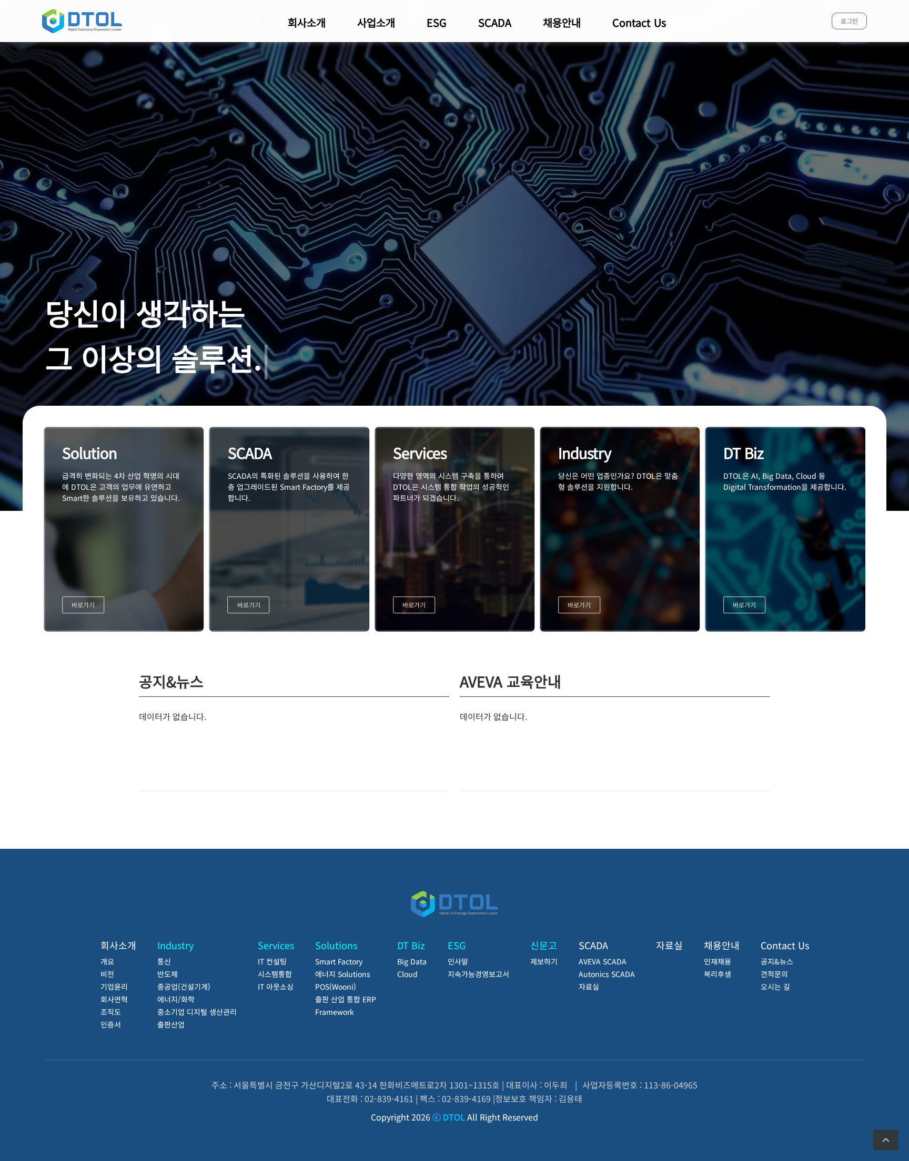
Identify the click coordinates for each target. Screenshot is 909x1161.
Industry (175, 945)
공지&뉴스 (777, 961)
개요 (107, 961)
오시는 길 (775, 986)
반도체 (167, 974)
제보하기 (544, 961)
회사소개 (307, 22)
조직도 (110, 1011)
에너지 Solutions (342, 974)
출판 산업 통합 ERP (345, 999)
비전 (107, 974)
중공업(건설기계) (183, 986)
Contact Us (639, 22)
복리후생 (717, 974)
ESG (437, 22)
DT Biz (411, 945)
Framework (334, 1011)
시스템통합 (275, 974)
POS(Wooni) (335, 986)
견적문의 (774, 974)
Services (276, 945)
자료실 (589, 986)
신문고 (543, 945)
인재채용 (717, 961)
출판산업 (171, 1024)
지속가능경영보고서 (478, 974)
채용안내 (562, 22)
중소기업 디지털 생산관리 (197, 1011)
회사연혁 (114, 999)
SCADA (494, 22)
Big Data (412, 961)
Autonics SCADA (607, 974)
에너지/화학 (176, 999)
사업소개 (376, 22)
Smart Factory (338, 961)
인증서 (110, 1024)
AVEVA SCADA (603, 961)
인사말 (458, 961)
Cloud (407, 974)
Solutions (336, 945)
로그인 (849, 20)
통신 (164, 961)
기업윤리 (114, 986)
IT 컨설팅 (272, 961)
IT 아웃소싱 (276, 986)
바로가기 (83, 604)
